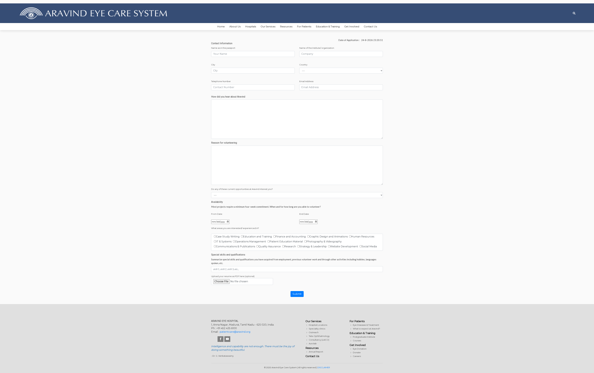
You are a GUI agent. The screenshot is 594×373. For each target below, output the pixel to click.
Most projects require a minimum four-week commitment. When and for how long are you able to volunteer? (266, 206)
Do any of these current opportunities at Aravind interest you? (242, 189)
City (213, 64)
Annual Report (316, 351)
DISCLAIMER (323, 367)
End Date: (304, 214)
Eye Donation (359, 348)
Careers (357, 356)
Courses (357, 340)
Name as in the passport (223, 48)
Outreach (314, 332)
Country (303, 64)
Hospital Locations (318, 325)
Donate (357, 352)
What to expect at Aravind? (366, 328)
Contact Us (370, 26)
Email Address (306, 81)
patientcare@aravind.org (235, 331)
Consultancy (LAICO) (319, 340)
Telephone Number (221, 81)
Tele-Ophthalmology (319, 336)
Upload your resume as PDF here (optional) (232, 276)
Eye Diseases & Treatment (366, 325)
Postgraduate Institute (364, 337)
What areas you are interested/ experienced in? (235, 228)
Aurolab (313, 343)
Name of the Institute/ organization (316, 48)
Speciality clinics (317, 328)
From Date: (217, 214)
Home (221, 26)
